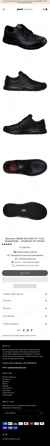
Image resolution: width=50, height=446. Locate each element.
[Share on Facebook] (24, 330)
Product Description (13, 294)
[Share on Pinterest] (31, 330)
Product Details (10, 324)
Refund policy (7, 395)
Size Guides (9, 316)
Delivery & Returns (9, 377)
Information (6, 390)
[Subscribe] (40, 413)
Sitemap (5, 386)
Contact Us (6, 379)
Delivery (7, 300)
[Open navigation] (4, 9)
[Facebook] (3, 435)
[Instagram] (6, 435)
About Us (5, 381)
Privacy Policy (7, 388)
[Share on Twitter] (27, 330)
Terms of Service (8, 393)
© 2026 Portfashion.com (11, 439)
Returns (7, 308)
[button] (7, 244)
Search (4, 384)
